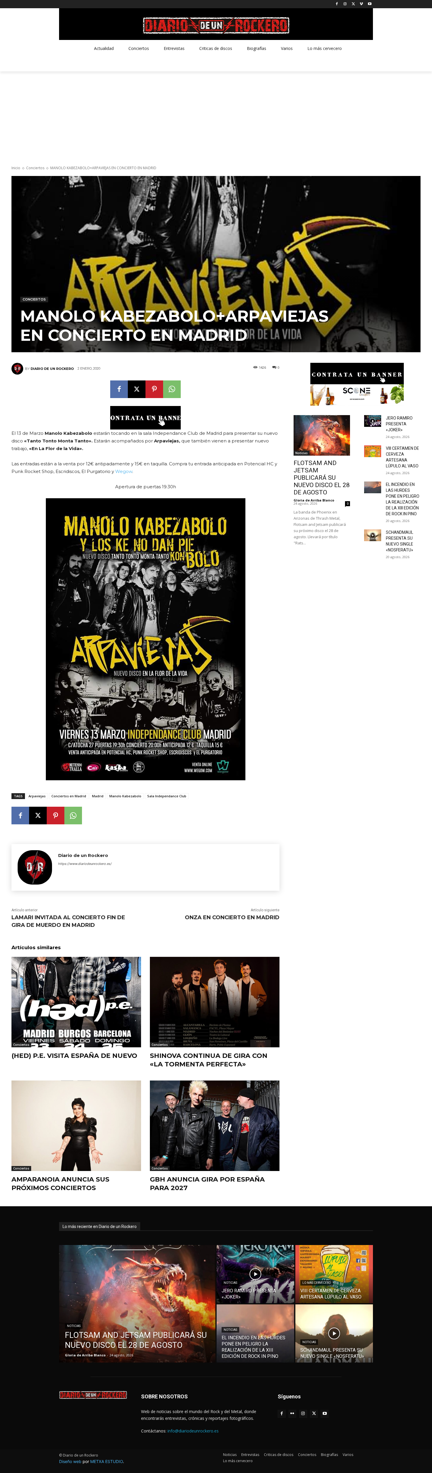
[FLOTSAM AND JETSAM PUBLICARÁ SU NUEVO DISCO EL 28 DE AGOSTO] (322, 435)
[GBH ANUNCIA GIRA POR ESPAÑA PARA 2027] (214, 1126)
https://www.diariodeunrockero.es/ (85, 864)
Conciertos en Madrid (68, 796)
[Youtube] (369, 4)
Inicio (15, 167)
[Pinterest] (154, 389)
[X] (353, 4)
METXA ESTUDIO (106, 1461)
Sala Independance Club (166, 796)
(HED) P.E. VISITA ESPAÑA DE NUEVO (74, 1056)
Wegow (123, 471)
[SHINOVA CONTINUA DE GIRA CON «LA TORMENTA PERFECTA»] (214, 1002)
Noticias (301, 453)
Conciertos (35, 167)
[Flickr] (293, 1414)
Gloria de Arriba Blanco (314, 500)
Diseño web (70, 1461)
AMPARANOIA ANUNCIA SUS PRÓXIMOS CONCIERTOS (60, 1183)
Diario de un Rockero (52, 369)
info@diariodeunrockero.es (193, 1431)
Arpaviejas (37, 796)
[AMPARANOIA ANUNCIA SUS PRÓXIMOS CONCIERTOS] (76, 1126)
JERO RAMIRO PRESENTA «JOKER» (399, 424)
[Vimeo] (361, 4)
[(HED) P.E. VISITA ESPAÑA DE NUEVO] (76, 1002)
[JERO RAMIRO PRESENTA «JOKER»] (372, 421)
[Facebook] (337, 4)
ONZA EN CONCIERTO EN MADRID (232, 917)
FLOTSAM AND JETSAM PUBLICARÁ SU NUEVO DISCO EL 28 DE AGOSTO (322, 477)
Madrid (97, 796)
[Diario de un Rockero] (18, 369)
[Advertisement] (216, 115)
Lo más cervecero (316, 1282)
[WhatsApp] (172, 389)
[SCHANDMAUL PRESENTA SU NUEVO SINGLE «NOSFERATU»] (372, 535)
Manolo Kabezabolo (125, 796)
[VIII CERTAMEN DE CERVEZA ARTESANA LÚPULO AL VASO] (372, 451)
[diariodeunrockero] (216, 25)
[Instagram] (345, 4)
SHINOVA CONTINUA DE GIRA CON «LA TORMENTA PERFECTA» (208, 1060)
